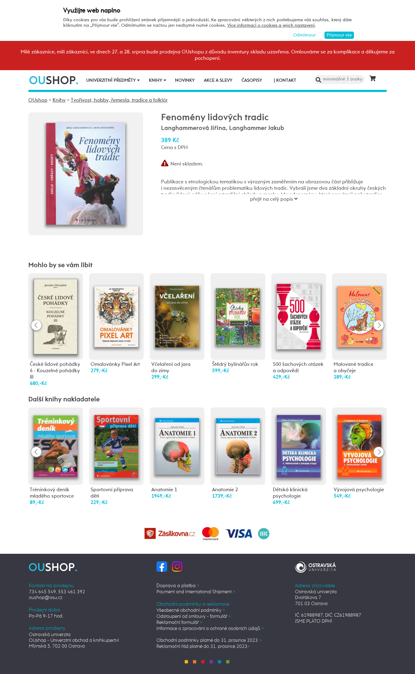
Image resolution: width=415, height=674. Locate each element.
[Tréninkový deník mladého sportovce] (55, 443)
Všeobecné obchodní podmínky (190, 610)
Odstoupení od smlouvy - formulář (193, 616)
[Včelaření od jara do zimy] (177, 309)
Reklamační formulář (179, 622)
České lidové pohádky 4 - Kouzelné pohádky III (55, 371)
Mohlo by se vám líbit (60, 265)
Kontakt (285, 80)
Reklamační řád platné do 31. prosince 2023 (203, 646)
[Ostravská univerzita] (315, 566)
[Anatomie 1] (177, 441)
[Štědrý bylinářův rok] (238, 307)
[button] (379, 325)
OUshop (37, 100)
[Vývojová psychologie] (359, 444)
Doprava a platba (178, 585)
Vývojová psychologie (359, 489)
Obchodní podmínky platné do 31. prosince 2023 (209, 640)
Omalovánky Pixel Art (115, 364)
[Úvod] (54, 80)
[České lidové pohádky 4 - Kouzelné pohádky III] (55, 316)
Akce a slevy (218, 80)
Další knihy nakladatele (64, 399)
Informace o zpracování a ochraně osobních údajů (210, 628)
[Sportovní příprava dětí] (116, 444)
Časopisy (252, 80)
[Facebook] (161, 566)
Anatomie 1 (164, 489)
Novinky (185, 80)
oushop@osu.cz (45, 597)
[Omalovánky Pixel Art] (116, 308)
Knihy (156, 80)
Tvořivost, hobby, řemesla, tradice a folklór (119, 100)
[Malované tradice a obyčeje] (359, 308)
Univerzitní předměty (111, 80)
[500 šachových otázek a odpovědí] (299, 311)
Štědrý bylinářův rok (235, 364)
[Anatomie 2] (238, 440)
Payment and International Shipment (195, 591)
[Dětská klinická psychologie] (299, 444)
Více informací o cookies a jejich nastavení (271, 25)
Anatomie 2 (225, 489)
